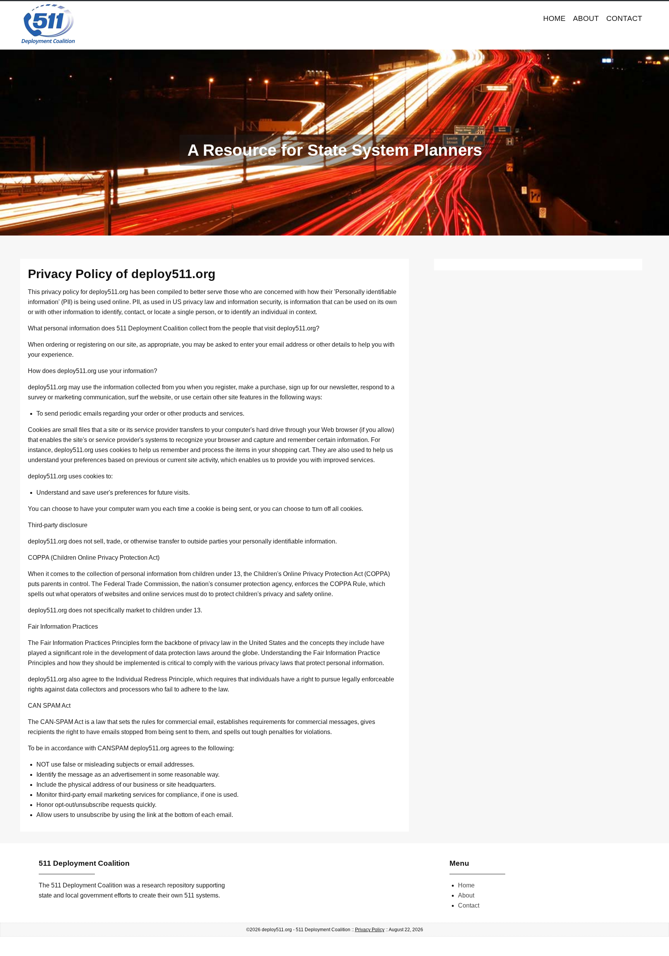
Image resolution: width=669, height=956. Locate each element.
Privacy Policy (369, 929)
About (586, 18)
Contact (624, 18)
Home (554, 18)
